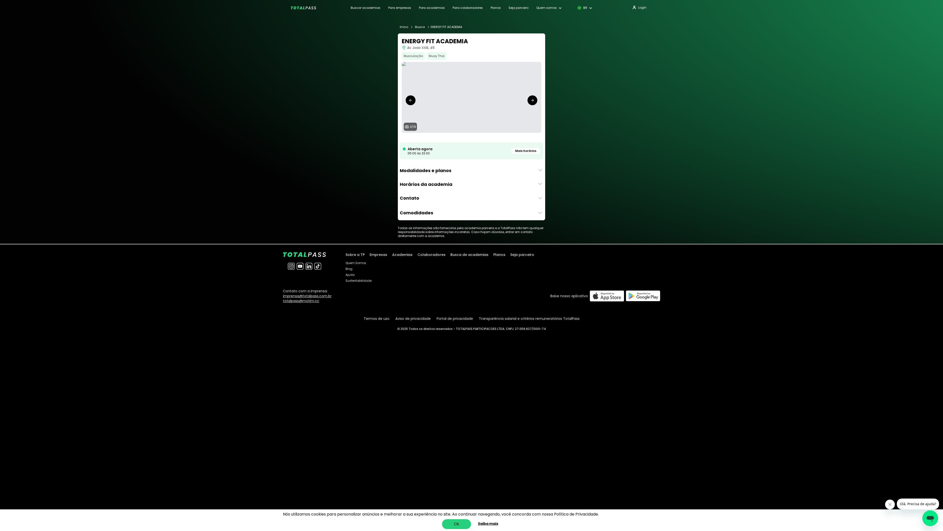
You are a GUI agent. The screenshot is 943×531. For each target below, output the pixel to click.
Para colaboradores (468, 8)
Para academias (432, 8)
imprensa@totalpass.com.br (307, 296)
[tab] (436, 138)
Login (642, 7)
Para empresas (399, 8)
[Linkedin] (308, 266)
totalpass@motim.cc (301, 300)
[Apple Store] (607, 296)
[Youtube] (300, 266)
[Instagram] (291, 266)
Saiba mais (488, 523)
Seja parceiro (518, 8)
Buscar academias (365, 8)
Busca (420, 27)
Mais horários (525, 151)
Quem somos (546, 7)
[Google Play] (643, 296)
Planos (496, 8)
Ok (456, 524)
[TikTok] (317, 266)
